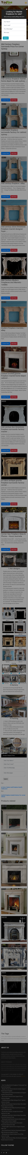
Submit (6, 38)
